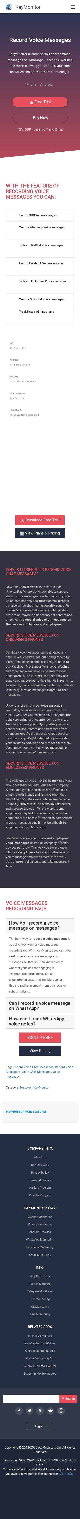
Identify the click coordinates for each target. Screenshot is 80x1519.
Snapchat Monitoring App (40, 1373)
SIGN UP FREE (40, 1037)
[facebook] (19, 1411)
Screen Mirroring (40, 1283)
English (40, 1426)
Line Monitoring (40, 1314)
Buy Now (40, 117)
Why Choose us (40, 1276)
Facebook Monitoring (40, 1247)
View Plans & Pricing (42, 533)
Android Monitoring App (40, 1350)
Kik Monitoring (40, 1306)
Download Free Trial (42, 520)
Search (69, 1399)
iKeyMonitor (41, 1087)
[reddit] (50, 1411)
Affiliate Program (40, 1187)
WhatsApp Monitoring (40, 1239)
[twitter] (29, 1411)
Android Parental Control (40, 1366)
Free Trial (42, 102)
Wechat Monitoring (40, 1217)
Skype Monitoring (40, 1254)
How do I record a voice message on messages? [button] (34, 925)
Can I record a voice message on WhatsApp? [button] (39, 1006)
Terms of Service (40, 1180)
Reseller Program (40, 1195)
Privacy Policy (40, 1172)
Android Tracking (40, 1232)
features (26, 1087)
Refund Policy (40, 1165)
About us (40, 1157)
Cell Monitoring (40, 1299)
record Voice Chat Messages (34, 1067)
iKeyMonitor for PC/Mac (40, 1343)
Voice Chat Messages (36, 1072)
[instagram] (61, 1411)
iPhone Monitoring (40, 1224)
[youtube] (40, 1411)
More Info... (67, 1474)
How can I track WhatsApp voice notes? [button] (36, 1021)
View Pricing (40, 1050)
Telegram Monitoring (40, 1291)
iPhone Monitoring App (40, 1358)
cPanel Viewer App (40, 1335)
